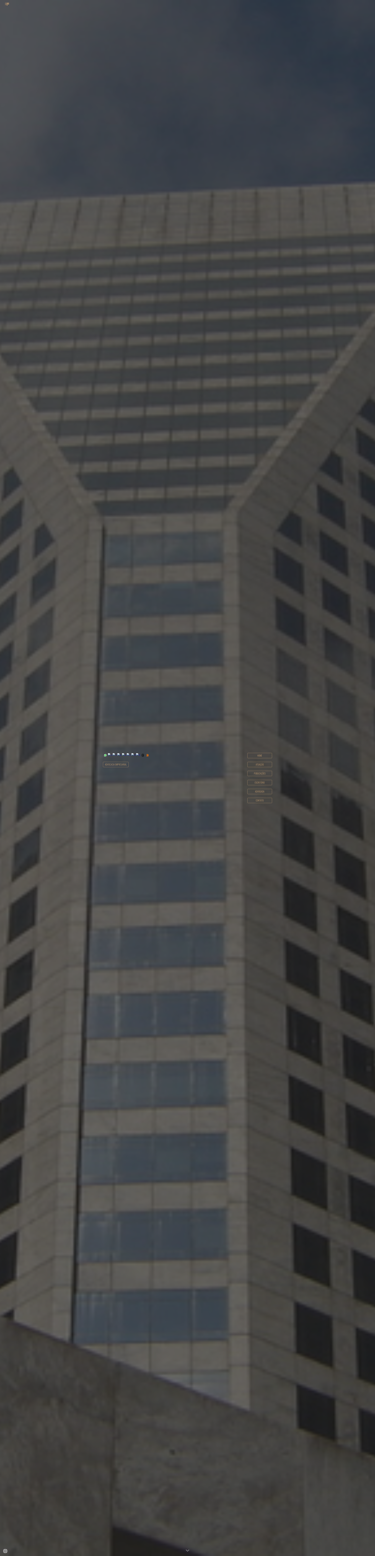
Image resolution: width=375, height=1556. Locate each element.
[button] (187, 1550)
